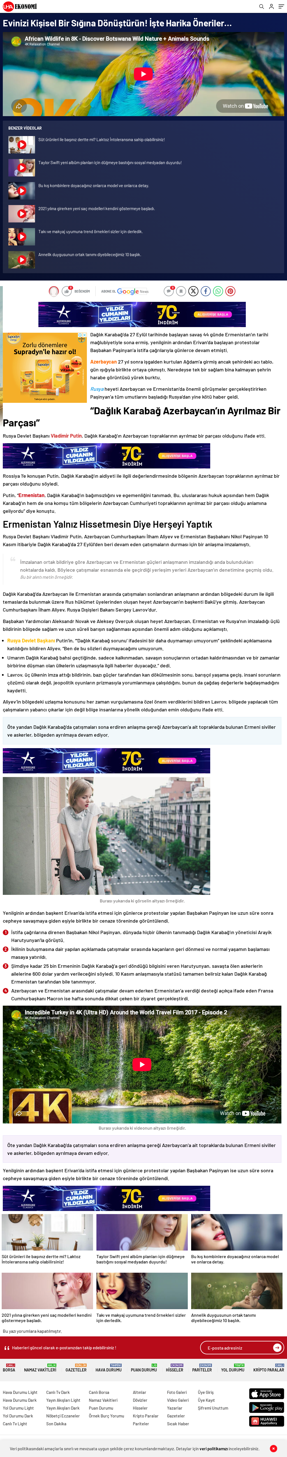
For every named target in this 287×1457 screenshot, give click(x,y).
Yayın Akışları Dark (63, 1407)
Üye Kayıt (206, 1400)
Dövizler (140, 1400)
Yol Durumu (232, 1368)
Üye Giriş (206, 1392)
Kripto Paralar (268, 1368)
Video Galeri (178, 1400)
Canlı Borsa (99, 1392)
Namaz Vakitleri (40, 1368)
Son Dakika (56, 1423)
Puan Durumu (144, 1368)
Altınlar (139, 1392)
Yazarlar (174, 1407)
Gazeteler (76, 1368)
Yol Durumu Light (18, 1407)
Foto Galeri (177, 1392)
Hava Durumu (109, 1368)
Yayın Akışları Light (63, 1400)
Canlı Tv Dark (58, 1392)
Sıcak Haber (178, 1423)
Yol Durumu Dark (18, 1415)
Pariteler (202, 1368)
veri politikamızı (214, 1448)
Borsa (9, 1368)
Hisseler (174, 1368)
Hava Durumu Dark (20, 1400)
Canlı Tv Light (15, 1423)
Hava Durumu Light (20, 1392)
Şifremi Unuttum (213, 1407)
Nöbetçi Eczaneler (63, 1415)
